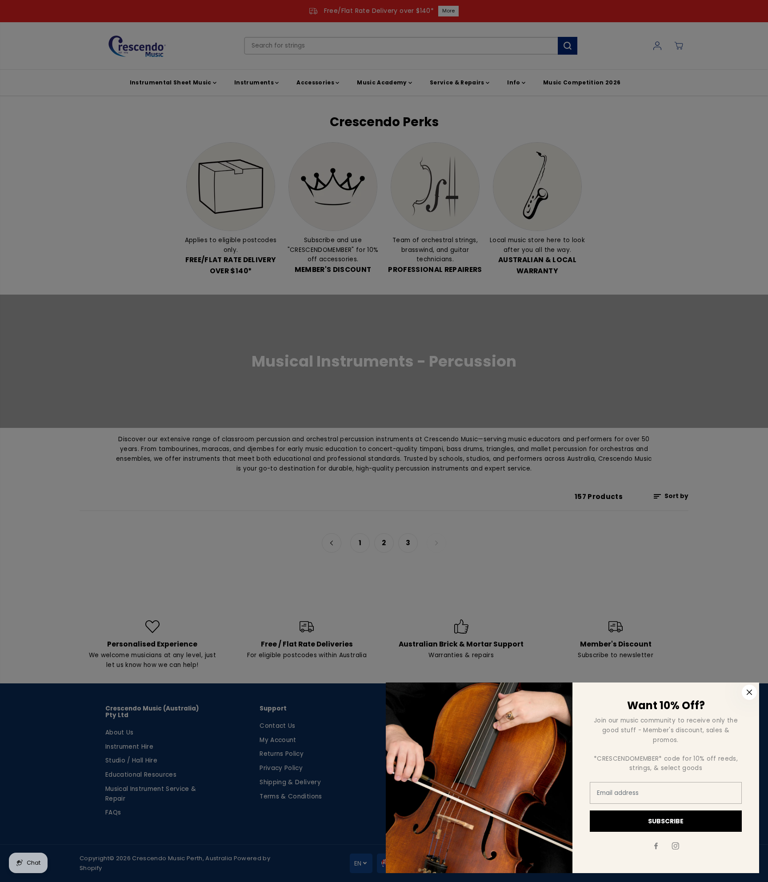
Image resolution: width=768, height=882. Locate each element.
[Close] (749, 692)
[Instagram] (675, 846)
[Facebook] (656, 846)
